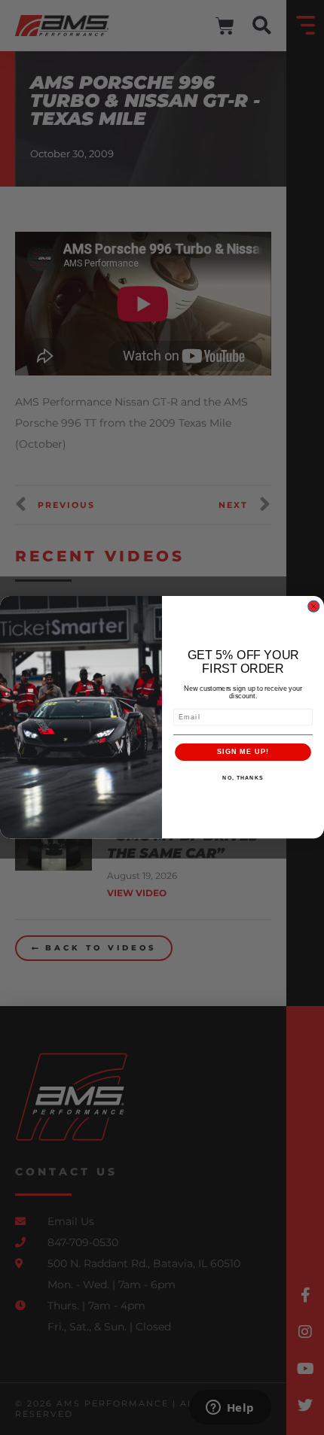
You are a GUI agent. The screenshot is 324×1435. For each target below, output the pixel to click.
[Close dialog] (313, 606)
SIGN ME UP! (243, 752)
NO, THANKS (242, 778)
